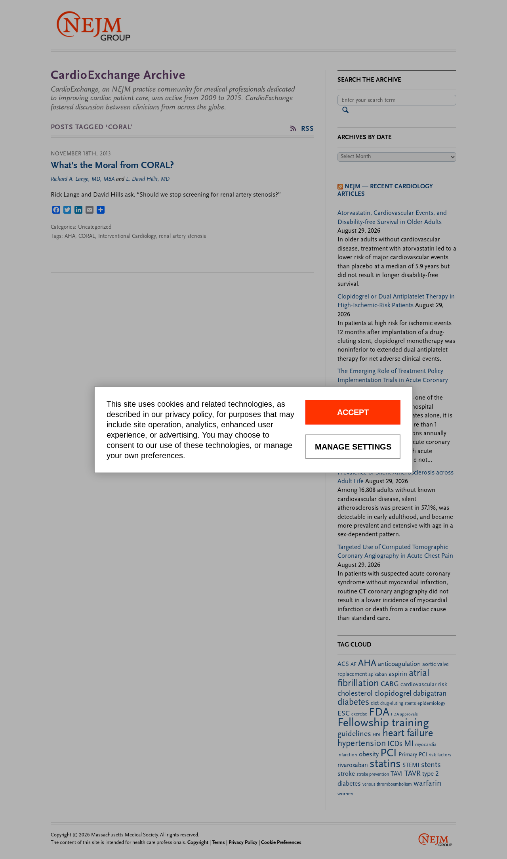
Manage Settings (353, 446)
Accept (353, 412)
